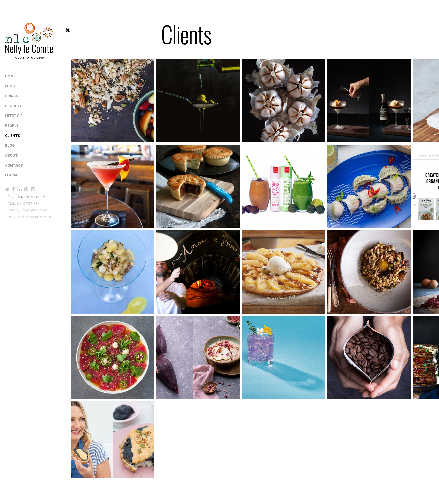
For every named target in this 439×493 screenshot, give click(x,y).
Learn (11, 175)
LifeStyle (14, 115)
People (12, 125)
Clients (12, 135)
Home (10, 76)
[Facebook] (13, 189)
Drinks (11, 95)
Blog (10, 145)
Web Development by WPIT (30, 217)
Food (10, 86)
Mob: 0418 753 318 (23, 203)
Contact (14, 165)
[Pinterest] (26, 189)
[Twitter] (7, 189)
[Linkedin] (19, 189)
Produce (13, 105)
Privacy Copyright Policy (27, 210)
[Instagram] (33, 189)
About (11, 155)
